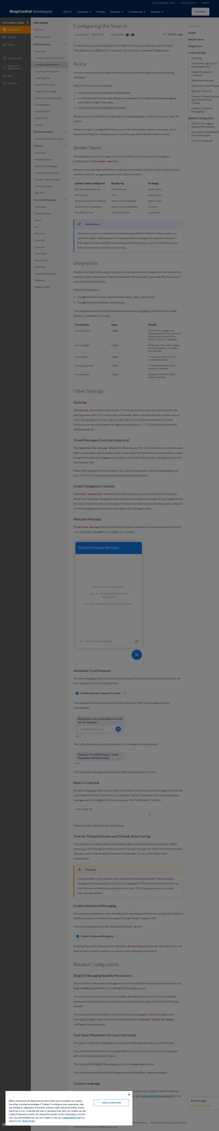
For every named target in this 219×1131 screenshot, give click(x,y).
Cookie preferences (111, 1102)
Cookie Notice (69, 1117)
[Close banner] (129, 1095)
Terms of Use (28, 1121)
